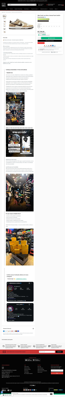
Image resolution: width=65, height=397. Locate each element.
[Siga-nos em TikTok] (34, 385)
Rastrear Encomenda (27, 369)
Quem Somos (26, 370)
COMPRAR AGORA (52, 38)
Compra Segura (26, 372)
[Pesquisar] (35, 5)
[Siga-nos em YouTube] (33, 385)
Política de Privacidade (41, 369)
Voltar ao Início (26, 366)
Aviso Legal (39, 366)
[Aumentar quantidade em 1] (40, 37)
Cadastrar (59, 351)
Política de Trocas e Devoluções (42, 370)
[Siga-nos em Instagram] (31, 385)
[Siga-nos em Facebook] (30, 385)
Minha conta (40, 5)
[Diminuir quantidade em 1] (40, 38)
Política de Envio (40, 372)
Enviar (57, 373)
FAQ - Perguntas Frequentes (28, 373)
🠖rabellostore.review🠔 (21, 278)
